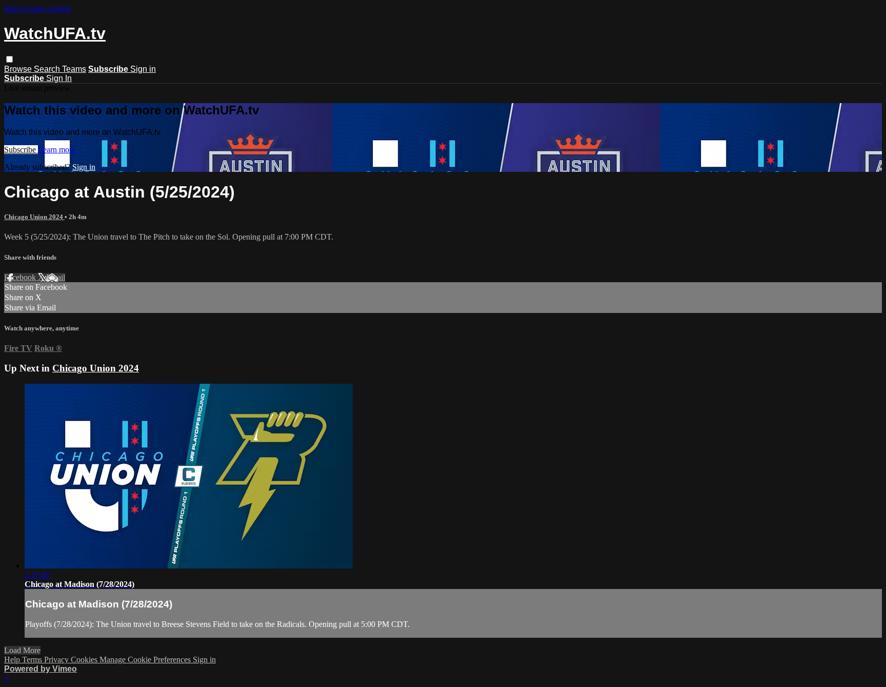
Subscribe (21, 149)
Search (48, 69)
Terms (33, 659)
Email (55, 277)
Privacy (57, 659)
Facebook (21, 277)
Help (13, 659)
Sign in (143, 69)
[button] (9, 59)
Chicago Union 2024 (34, 217)
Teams (74, 69)
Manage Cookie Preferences (146, 659)
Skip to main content (37, 8)
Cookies (85, 659)
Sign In (59, 78)
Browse (19, 69)
